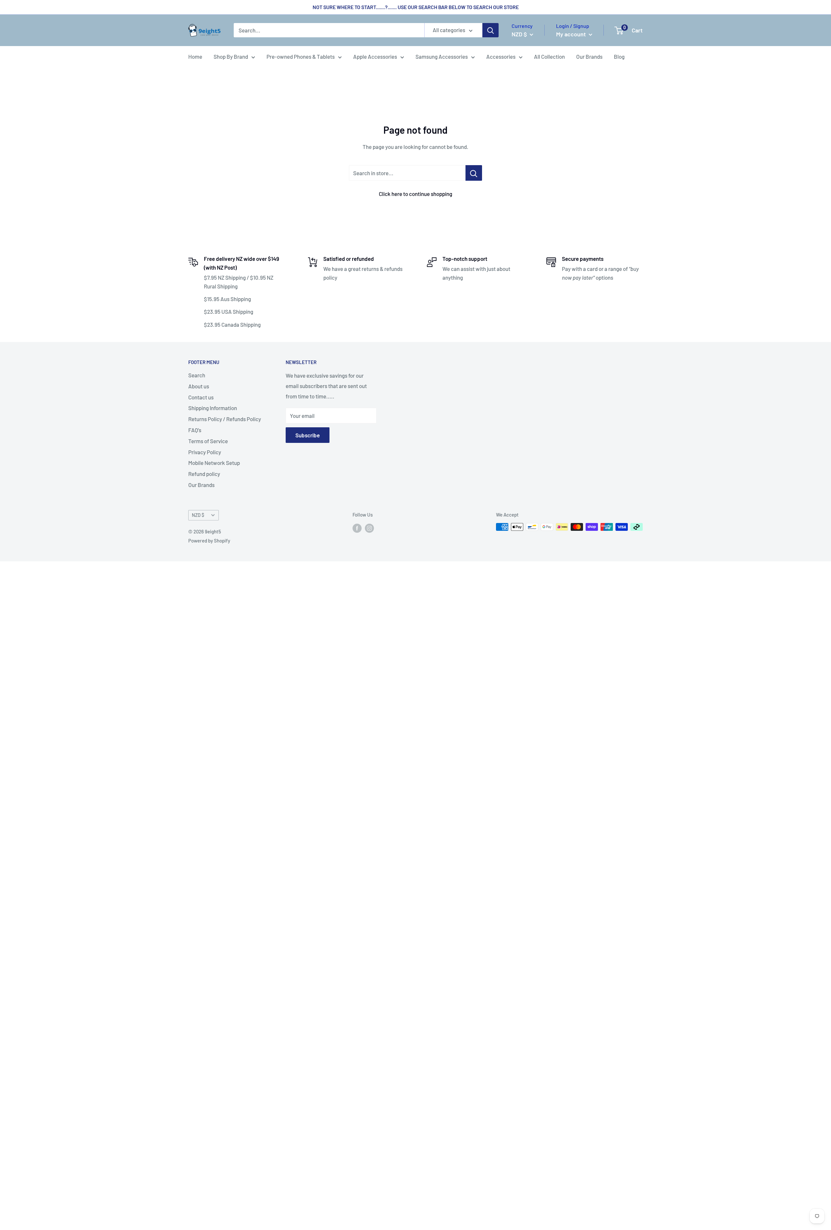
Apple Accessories (375, 56)
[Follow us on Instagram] (369, 528)
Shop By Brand (231, 56)
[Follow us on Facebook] (357, 528)
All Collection (549, 56)
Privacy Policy (204, 452)
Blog (619, 56)
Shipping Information (212, 408)
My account (571, 34)
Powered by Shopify (209, 540)
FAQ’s (194, 430)
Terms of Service (208, 441)
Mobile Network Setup (214, 462)
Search (196, 375)
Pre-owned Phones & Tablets (301, 56)
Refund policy (204, 473)
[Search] (490, 30)
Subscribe (307, 435)
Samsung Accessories (442, 56)
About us (198, 386)
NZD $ (198, 515)
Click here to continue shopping (415, 193)
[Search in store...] (473, 173)
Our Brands (589, 56)
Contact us (201, 397)
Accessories (500, 56)
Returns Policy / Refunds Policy (224, 419)
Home (195, 56)
